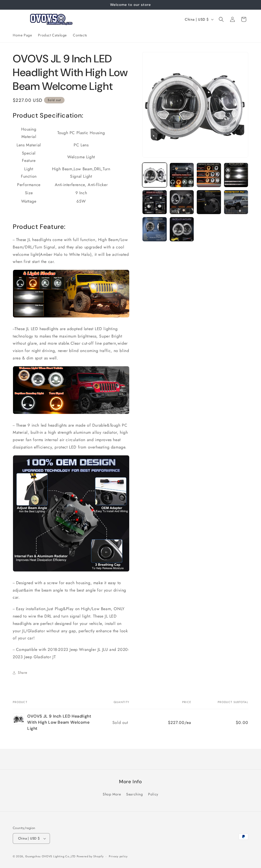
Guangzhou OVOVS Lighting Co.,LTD (50, 856)
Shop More (112, 794)
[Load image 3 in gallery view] (209, 175)
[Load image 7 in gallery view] (209, 202)
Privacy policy (118, 856)
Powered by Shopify (90, 856)
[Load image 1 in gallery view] (154, 175)
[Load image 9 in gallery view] (154, 229)
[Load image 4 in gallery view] (236, 175)
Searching (134, 794)
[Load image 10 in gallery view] (181, 229)
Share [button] (22, 672)
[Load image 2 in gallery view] (181, 175)
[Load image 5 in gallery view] (154, 202)
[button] (221, 19)
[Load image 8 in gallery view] (236, 202)
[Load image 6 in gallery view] (181, 202)
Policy (153, 794)
